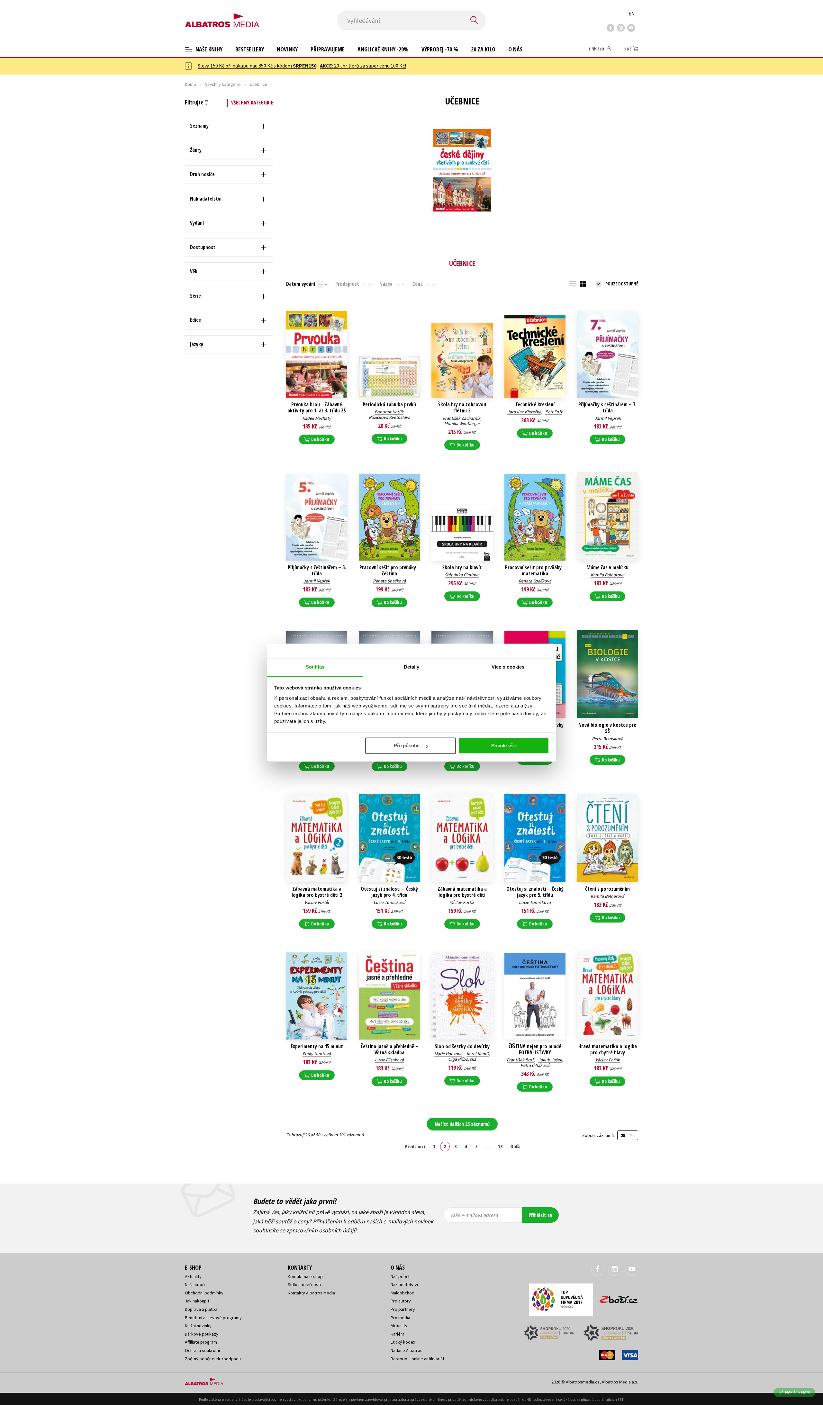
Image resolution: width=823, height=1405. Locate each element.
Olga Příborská (462, 1059)
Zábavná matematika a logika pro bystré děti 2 (317, 892)
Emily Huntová (317, 1054)
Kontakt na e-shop (305, 1276)
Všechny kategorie (223, 84)
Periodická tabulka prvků (389, 404)
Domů (190, 84)
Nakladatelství (404, 1284)
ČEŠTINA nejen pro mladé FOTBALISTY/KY (535, 1049)
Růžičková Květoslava (389, 417)
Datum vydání (300, 283)
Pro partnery (403, 1309)
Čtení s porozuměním (607, 889)
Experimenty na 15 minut (317, 1046)
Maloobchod (402, 1293)
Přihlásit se (540, 1215)
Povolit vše (503, 745)
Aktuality (193, 1276)
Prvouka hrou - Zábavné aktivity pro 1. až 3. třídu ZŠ (316, 407)
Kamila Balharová (607, 575)
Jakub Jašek (550, 1060)
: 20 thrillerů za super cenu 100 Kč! (363, 65)
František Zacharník (461, 418)
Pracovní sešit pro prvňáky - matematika (535, 570)
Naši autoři (195, 1284)
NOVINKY (287, 49)
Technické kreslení (535, 404)
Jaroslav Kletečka (524, 412)
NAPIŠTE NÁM (797, 1392)
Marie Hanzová (448, 1054)
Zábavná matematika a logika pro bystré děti (462, 892)
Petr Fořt (553, 412)
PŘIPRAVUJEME (328, 49)
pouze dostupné (621, 284)
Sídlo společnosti (304, 1284)
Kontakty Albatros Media (311, 1293)
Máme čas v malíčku (607, 567)
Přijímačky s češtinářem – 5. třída (317, 570)
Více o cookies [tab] (508, 667)
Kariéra (397, 1334)
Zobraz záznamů (598, 1135)
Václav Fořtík (316, 902)
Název (385, 283)
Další (515, 1146)
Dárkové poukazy (201, 1334)
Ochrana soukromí (202, 1350)
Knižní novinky (198, 1325)
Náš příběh (401, 1276)
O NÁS (515, 49)
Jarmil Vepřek (607, 418)
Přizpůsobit (407, 745)
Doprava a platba (201, 1309)
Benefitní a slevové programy (213, 1317)
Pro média (400, 1317)
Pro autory (401, 1301)
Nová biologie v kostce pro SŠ (607, 728)
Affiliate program (201, 1342)
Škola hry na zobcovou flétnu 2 (462, 407)
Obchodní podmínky (204, 1293)
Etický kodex (403, 1342)
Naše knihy (208, 49)
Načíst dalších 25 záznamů (462, 1124)
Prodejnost (347, 283)
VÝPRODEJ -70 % (439, 49)
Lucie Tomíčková (389, 902)
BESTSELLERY (249, 49)
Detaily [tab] (412, 667)
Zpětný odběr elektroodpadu (213, 1359)
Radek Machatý (316, 418)
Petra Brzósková (607, 739)
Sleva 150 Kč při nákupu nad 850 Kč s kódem (257, 65)
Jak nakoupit (197, 1301)
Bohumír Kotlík (389, 412)
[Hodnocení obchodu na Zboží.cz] (615, 1297)
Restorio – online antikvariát (417, 1359)
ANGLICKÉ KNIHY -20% (383, 49)
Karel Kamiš (477, 1054)
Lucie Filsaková (389, 1060)
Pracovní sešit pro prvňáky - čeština (389, 570)
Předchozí (415, 1146)
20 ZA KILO (483, 49)
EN (632, 13)
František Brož (520, 1060)
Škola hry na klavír (462, 567)
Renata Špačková (389, 581)
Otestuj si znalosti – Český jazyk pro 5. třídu (535, 892)
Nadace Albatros (406, 1350)
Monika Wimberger (462, 423)
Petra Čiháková (534, 1065)
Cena (417, 283)
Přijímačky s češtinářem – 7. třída (607, 407)
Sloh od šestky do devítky (462, 1046)
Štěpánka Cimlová (462, 575)
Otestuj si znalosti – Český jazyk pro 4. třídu (389, 892)
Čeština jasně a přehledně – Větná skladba (389, 1049)
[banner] (222, 15)
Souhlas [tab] (315, 667)
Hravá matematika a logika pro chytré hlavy (607, 1049)
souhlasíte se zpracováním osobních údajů (305, 1230)
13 (500, 1146)
